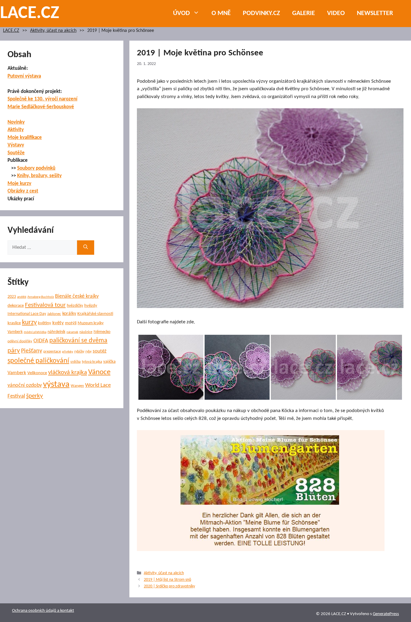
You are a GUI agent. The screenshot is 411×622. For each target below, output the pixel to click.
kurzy (29, 322)
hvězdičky (75, 306)
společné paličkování (38, 361)
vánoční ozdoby (25, 385)
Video (336, 13)
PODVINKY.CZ (261, 13)
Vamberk (17, 373)
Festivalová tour (45, 305)
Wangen (77, 386)
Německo (102, 332)
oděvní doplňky (20, 341)
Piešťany (31, 351)
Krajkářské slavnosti (95, 314)
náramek (72, 332)
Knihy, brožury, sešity (39, 175)
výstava (56, 384)
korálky (69, 313)
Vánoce (99, 372)
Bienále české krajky (77, 296)
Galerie (303, 13)
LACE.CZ (29, 14)
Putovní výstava (24, 76)
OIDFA (40, 341)
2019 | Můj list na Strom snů (167, 579)
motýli (70, 323)
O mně (221, 13)
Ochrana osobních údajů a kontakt (43, 610)
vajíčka (109, 361)
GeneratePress (386, 614)
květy (58, 322)
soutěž (100, 351)
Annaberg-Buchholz (40, 297)
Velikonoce (37, 373)
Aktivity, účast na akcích (53, 31)
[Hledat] (85, 247)
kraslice (14, 323)
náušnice (85, 332)
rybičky (79, 351)
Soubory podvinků (36, 168)
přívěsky (67, 351)
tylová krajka (92, 362)
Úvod (181, 13)
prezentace (52, 351)
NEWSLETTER (375, 13)
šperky (34, 396)
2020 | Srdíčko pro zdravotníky (169, 586)
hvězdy (90, 305)
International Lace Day (27, 314)
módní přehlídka (35, 332)
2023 (12, 297)
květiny (44, 323)
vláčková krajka (67, 372)
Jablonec (54, 314)
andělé (21, 297)
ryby (88, 351)
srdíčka (75, 362)
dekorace (16, 305)
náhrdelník (56, 332)
